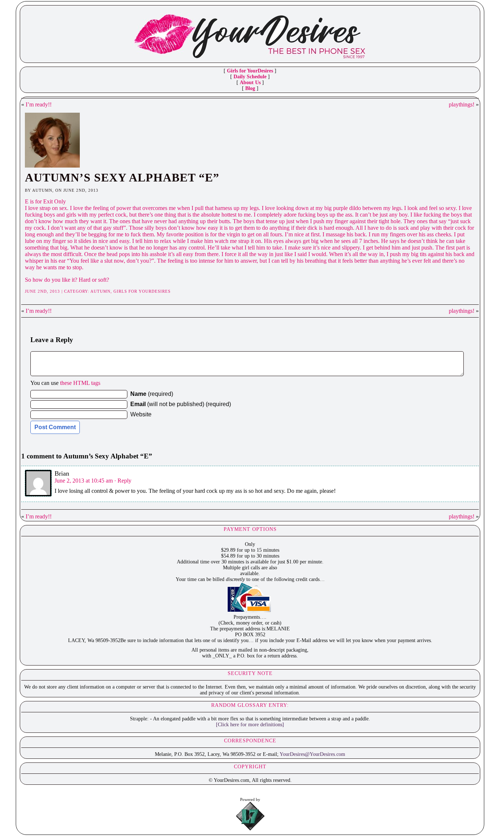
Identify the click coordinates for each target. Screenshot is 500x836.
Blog (250, 88)
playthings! (461, 104)
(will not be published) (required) (180, 404)
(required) (151, 394)
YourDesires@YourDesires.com (312, 754)
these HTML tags (80, 383)
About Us (250, 82)
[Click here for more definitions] (250, 724)
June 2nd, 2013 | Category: (57, 291)
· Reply (122, 480)
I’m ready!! (39, 104)
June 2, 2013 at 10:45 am (84, 480)
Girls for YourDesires (250, 71)
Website (141, 414)
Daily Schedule (250, 76)
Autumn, (101, 291)
